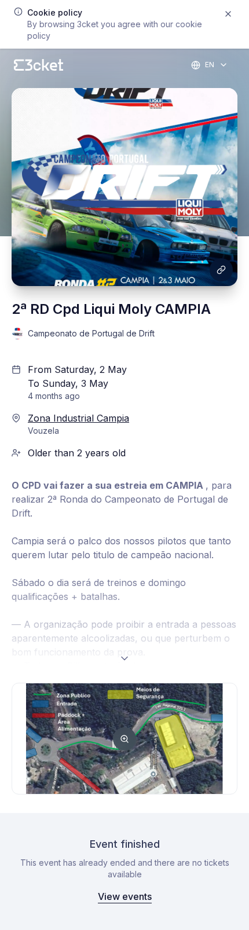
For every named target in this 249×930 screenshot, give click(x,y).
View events (125, 896)
